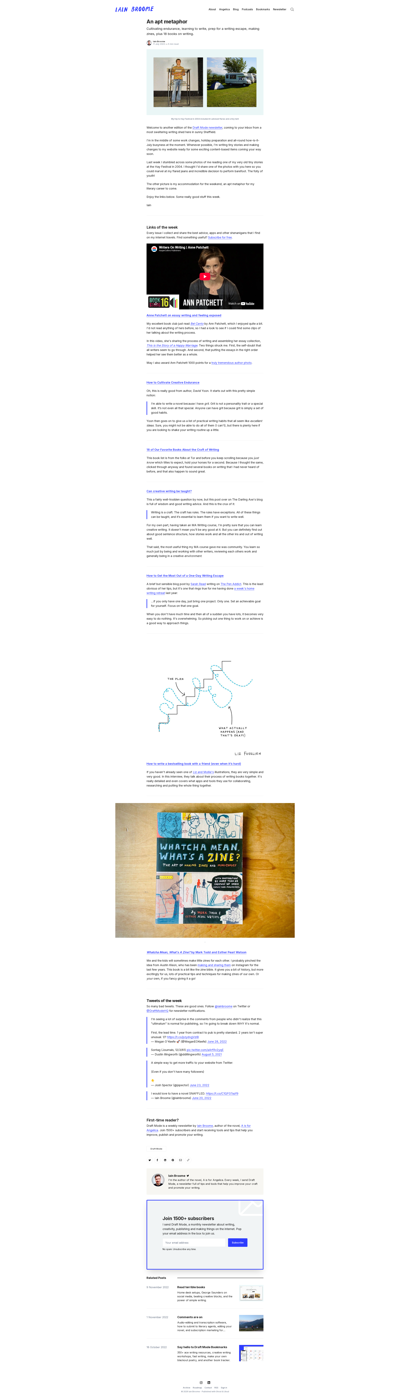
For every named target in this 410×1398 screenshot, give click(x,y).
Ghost (219, 1391)
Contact (208, 1387)
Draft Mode (156, 1149)
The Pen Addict (231, 584)
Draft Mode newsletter (207, 127)
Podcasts (247, 9)
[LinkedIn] (208, 1382)
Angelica (224, 9)
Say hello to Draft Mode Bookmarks (202, 1347)
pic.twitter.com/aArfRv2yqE (205, 1050)
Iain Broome (159, 41)
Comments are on (189, 1317)
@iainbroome (223, 1006)
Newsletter (279, 9)
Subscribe (238, 1242)
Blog (236, 9)
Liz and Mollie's (203, 772)
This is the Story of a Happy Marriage (172, 345)
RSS (216, 1387)
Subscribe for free (220, 237)
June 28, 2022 (217, 1041)
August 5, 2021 (212, 1054)
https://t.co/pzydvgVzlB (183, 1037)
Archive (186, 1387)
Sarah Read (198, 584)
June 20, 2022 (201, 1098)
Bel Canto (197, 323)
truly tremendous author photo (231, 362)
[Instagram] (201, 1382)
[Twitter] (188, 1175)
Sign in (224, 1387)
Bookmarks (263, 9)
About (212, 9)
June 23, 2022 (199, 1085)
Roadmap (197, 1387)
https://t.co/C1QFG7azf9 (222, 1093)
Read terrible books (191, 1287)
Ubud (226, 1391)
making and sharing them (214, 965)
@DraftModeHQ (157, 1010)
